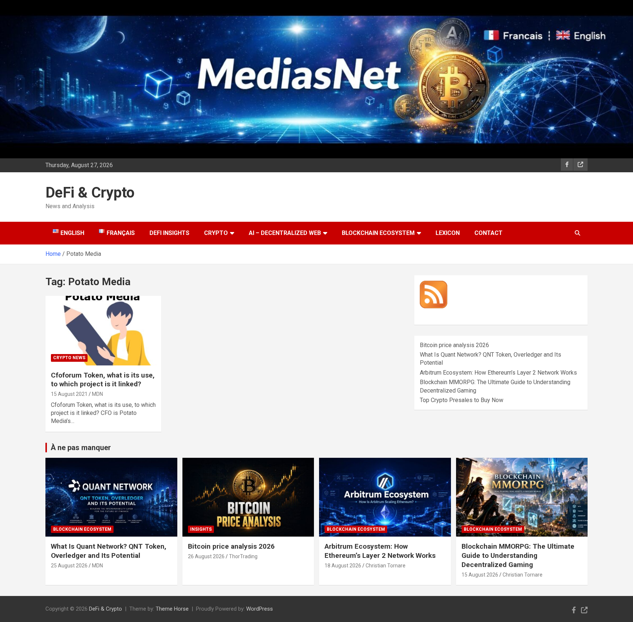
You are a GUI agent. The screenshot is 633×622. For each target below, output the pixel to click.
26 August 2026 (206, 556)
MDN (97, 394)
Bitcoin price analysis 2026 (454, 345)
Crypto (216, 232)
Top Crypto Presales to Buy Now (461, 400)
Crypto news (69, 357)
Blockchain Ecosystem (378, 232)
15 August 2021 (69, 394)
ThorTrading (243, 556)
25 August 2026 (69, 565)
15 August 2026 (480, 575)
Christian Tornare (386, 565)
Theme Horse (172, 609)
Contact (488, 232)
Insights (201, 529)
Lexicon (448, 232)
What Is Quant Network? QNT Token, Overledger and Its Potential (108, 551)
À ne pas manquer (81, 447)
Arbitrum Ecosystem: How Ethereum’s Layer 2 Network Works (498, 372)
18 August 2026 (343, 565)
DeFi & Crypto (89, 192)
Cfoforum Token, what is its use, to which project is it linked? (103, 380)
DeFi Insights (169, 232)
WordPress (259, 609)
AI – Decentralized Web (285, 232)
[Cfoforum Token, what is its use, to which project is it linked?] (103, 330)
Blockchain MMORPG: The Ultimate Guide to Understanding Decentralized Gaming (518, 555)
